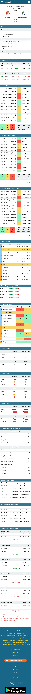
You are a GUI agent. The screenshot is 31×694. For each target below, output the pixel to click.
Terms (15, 672)
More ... (29, 182)
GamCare (15, 655)
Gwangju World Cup (13, 41)
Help (15, 666)
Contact (15, 678)
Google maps (11, 48)
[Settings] (29, 2)
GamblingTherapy (16, 652)
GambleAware (15, 649)
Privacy (15, 669)
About (15, 675)
